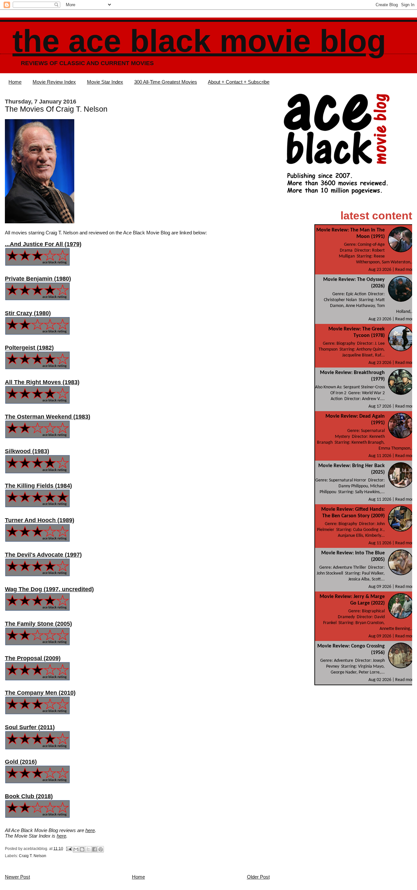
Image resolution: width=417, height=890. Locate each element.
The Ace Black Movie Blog (199, 41)
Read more (405, 269)
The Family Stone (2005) (38, 623)
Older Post (258, 877)
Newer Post (17, 877)
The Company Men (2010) (40, 692)
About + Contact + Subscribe (238, 82)
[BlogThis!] (82, 849)
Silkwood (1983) (27, 451)
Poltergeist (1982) (29, 347)
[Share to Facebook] (94, 849)
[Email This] (76, 849)
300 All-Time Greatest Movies (165, 82)
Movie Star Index (105, 82)
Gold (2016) (21, 761)
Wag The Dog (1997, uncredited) (49, 589)
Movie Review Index (54, 82)
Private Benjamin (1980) (38, 278)
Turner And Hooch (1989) (39, 520)
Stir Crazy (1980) (28, 313)
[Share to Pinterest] (100, 849)
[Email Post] (68, 848)
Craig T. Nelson (32, 856)
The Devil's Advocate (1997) (43, 554)
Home (15, 82)
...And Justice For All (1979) (43, 244)
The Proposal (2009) (33, 658)
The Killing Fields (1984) (38, 485)
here (90, 830)
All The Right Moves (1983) (42, 382)
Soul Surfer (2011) (30, 727)
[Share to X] (88, 849)
